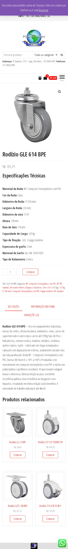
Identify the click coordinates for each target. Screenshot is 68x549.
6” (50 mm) (6, 291)
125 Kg (62, 287)
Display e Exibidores (34, 287)
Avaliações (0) (31, 315)
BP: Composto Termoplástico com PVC (41, 283)
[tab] (16, 306)
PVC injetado (59, 291)
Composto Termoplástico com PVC (25, 291)
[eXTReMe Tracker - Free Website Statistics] (34, 546)
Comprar (30, 272)
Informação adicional (43, 306)
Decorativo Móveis (17, 287)
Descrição (13, 306)
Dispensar (43, 10)
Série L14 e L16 (49, 287)
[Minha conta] (40, 77)
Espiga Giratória (46, 291)
